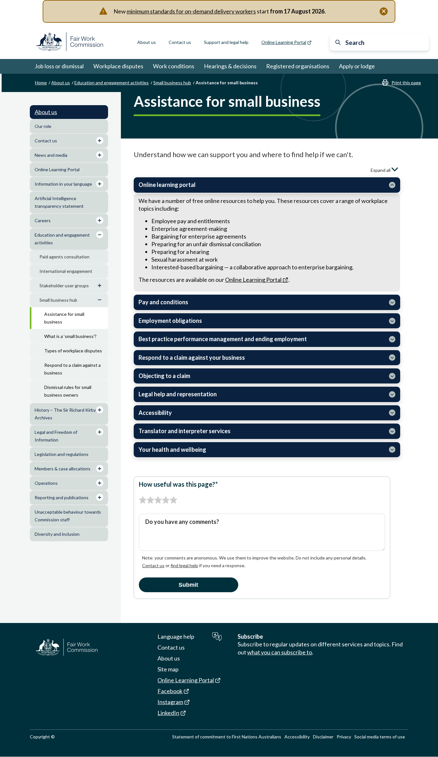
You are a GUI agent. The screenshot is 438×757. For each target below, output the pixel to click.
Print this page (406, 82)
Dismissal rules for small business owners (67, 391)
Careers (43, 220)
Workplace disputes (118, 66)
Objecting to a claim (164, 375)
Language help (175, 636)
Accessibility (155, 412)
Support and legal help (226, 42)
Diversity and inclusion (57, 534)
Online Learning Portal (57, 169)
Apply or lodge (357, 66)
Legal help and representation (178, 394)
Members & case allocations (62, 468)
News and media (51, 155)
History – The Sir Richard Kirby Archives (65, 413)
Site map (168, 669)
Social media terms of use (379, 736)
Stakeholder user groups (64, 285)
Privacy (344, 736)
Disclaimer (323, 736)
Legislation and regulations (61, 454)
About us (146, 42)
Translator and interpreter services (185, 430)
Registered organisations (297, 66)
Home (41, 82)
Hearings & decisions (230, 66)
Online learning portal (167, 184)
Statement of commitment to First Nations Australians (226, 736)
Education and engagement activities (111, 82)
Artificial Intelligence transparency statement (59, 202)
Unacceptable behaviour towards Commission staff (68, 515)
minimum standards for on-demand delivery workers (191, 11)
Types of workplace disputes (73, 350)
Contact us (180, 42)
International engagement (65, 271)
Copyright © (42, 736)
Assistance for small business (64, 317)
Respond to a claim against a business (72, 368)
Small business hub (172, 82)
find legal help (184, 565)
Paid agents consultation (64, 256)
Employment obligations (170, 320)
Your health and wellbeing (172, 449)
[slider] (158, 500)
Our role (43, 126)
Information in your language (63, 184)
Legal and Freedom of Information (56, 435)
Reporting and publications (61, 497)
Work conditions (173, 66)
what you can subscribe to (279, 652)
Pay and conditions (163, 302)
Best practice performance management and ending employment (223, 338)
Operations (46, 483)
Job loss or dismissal (59, 66)
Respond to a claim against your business (192, 357)
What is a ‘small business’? (70, 336)
